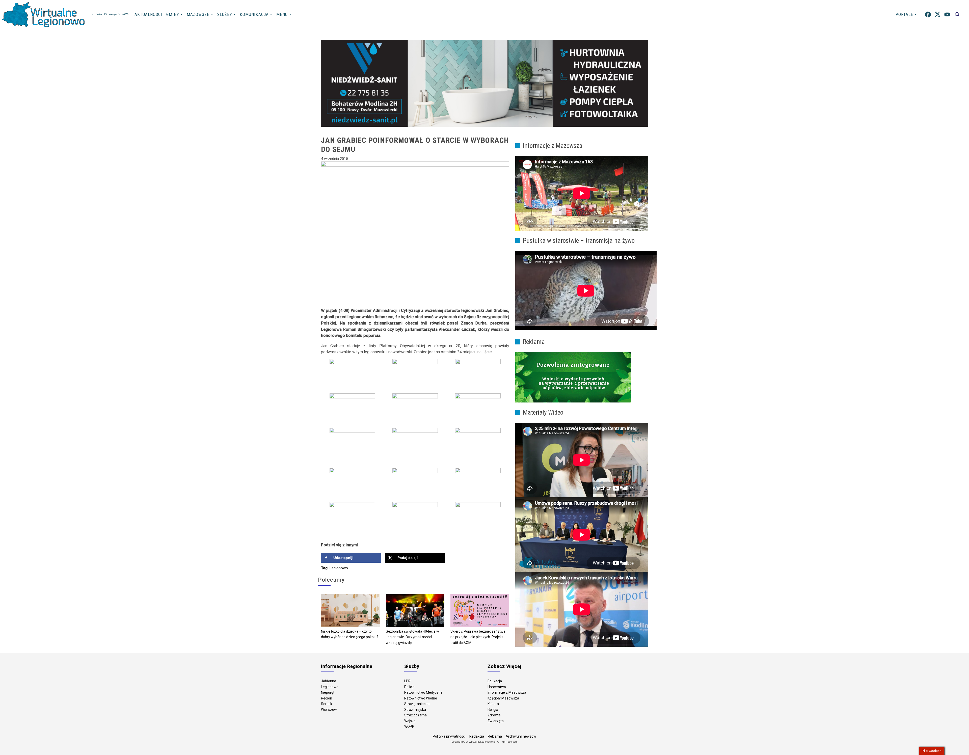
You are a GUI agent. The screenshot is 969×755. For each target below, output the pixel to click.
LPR (407, 681)
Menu (282, 14)
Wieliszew (329, 710)
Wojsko (410, 721)
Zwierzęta (496, 721)
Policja (409, 687)
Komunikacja (254, 14)
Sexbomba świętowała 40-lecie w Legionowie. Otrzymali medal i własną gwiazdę (412, 637)
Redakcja (476, 736)
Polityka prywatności (449, 736)
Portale (904, 14)
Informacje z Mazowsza (507, 692)
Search (957, 14)
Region (326, 698)
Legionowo (339, 568)
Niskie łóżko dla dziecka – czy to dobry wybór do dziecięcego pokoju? (349, 634)
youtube (947, 14)
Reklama (495, 736)
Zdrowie (494, 715)
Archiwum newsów (521, 736)
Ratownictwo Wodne (420, 698)
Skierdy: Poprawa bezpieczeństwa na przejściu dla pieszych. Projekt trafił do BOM (477, 637)
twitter (937, 14)
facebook (928, 14)
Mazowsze (198, 14)
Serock (326, 704)
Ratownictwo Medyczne (423, 692)
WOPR (409, 726)
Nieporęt (327, 692)
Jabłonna (328, 681)
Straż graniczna (416, 704)
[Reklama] (573, 377)
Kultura (493, 704)
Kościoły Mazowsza (503, 698)
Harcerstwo (497, 687)
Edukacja (495, 681)
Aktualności (148, 14)
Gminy (172, 14)
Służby (224, 14)
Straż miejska (415, 710)
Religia (493, 710)
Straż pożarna (415, 715)
